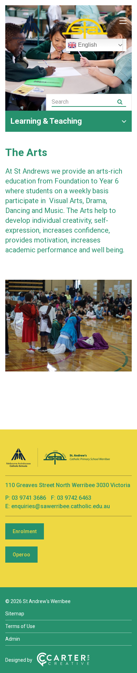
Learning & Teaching (46, 121)
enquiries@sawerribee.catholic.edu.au (60, 506)
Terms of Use (20, 626)
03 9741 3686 (29, 497)
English (87, 45)
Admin (12, 639)
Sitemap (14, 613)
